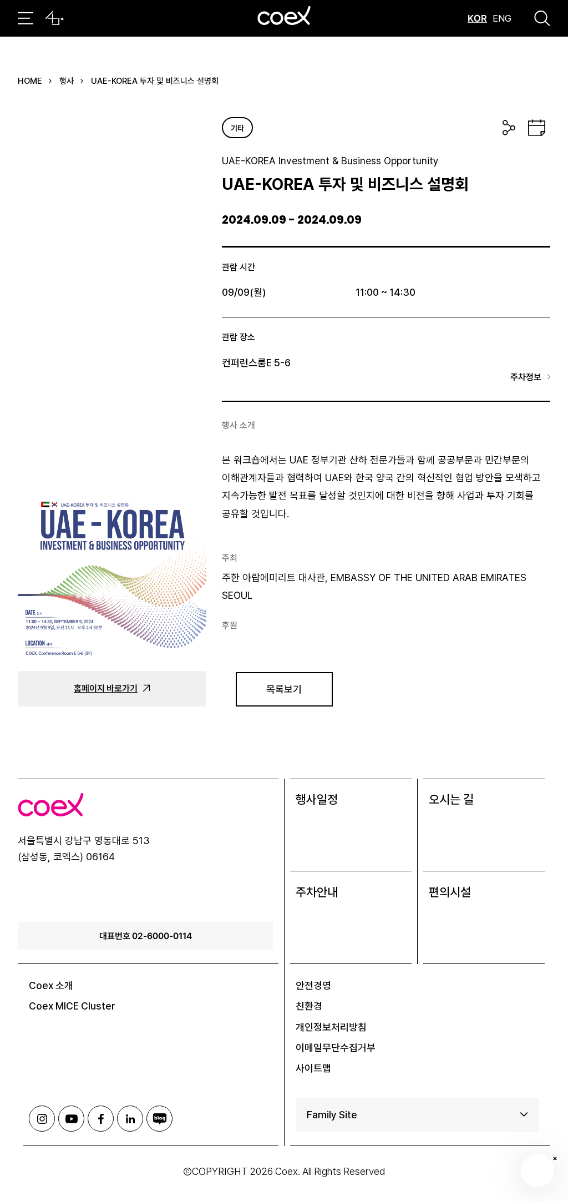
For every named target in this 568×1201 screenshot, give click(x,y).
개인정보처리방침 (331, 1027)
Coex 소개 (51, 985)
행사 (66, 81)
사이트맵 (313, 1068)
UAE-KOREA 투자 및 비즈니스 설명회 (155, 81)
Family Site (332, 1115)
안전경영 (313, 985)
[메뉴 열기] (25, 18)
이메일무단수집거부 (336, 1047)
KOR (477, 18)
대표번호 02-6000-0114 (145, 936)
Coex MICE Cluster (72, 1006)
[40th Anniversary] (54, 18)
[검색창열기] (542, 18)
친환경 (309, 1006)
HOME (30, 81)
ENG (502, 18)
